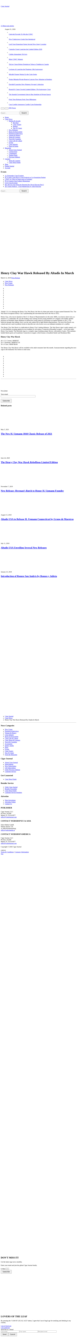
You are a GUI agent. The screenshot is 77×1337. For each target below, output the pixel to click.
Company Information (22, 852)
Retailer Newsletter (11, 789)
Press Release (15, 278)
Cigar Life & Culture (15, 141)
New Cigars (8, 283)
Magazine (8, 148)
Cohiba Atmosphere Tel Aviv (18, 54)
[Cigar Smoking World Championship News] (12, 608)
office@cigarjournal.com (9, 817)
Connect (7, 159)
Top (2, 854)
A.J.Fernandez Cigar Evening (14, 175)
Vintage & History (14, 135)
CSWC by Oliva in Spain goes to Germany (18, 179)
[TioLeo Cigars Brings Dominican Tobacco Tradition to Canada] (11, 62)
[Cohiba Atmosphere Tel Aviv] (11, 52)
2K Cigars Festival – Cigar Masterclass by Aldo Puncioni (23, 186)
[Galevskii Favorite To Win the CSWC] (11, 32)
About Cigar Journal (15, 150)
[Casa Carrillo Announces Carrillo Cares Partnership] (11, 103)
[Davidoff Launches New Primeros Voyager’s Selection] (11, 82)
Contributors (13, 153)
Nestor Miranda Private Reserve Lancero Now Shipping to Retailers (30, 79)
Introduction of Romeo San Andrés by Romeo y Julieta (29, 576)
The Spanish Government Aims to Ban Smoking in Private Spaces (30, 94)
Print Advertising (10, 800)
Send (4, 1334)
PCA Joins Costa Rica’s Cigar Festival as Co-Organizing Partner (25, 177)
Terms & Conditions (7, 852)
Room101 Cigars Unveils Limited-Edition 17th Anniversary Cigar (30, 89)
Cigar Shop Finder (15, 162)
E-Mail (3, 1269)
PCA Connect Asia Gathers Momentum (17, 181)
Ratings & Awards (14, 121)
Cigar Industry (13, 144)
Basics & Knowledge (15, 132)
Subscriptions (9, 764)
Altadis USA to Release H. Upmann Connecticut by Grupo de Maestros (37, 519)
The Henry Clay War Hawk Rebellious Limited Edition (29, 462)
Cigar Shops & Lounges (12, 740)
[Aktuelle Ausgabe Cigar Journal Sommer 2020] (16, 594)
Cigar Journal (5, 6)
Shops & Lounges (14, 137)
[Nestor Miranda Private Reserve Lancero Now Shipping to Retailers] (11, 77)
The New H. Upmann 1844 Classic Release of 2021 (26, 433)
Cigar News (8, 119)
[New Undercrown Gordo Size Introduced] (11, 37)
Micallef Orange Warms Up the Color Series (23, 74)
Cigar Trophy (17, 124)
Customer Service (10, 771)
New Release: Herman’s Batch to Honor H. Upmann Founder (32, 490)
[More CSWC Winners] (11, 57)
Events (11, 142)
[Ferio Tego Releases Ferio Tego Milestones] (11, 98)
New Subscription (10, 766)
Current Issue (13, 152)
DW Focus (12, 108)
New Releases (13, 130)
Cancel (12, 1334)
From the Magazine (11, 755)
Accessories (8, 744)
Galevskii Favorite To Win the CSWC (21, 34)
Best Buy (16, 123)
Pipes (6, 747)
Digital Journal (9, 166)
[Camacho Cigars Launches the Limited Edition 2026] (11, 47)
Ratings (15, 126)
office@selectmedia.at (8, 830)
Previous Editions (14, 157)
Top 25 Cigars (17, 128)
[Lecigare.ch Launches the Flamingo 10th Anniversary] (11, 67)
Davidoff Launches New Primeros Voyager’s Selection (26, 84)
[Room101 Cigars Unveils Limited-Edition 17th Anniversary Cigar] (11, 87)
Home (7, 117)
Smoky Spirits (9, 746)
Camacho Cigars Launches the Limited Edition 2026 (25, 49)
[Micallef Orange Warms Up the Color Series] (11, 72)
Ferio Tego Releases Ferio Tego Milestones (22, 99)
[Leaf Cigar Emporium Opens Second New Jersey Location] (11, 42)
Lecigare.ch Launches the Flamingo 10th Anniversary (26, 69)
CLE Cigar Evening (11, 183)
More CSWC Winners (16, 59)
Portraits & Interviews (16, 133)
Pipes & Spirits (13, 146)
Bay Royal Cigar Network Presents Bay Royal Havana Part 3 (24, 185)
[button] (6, 1326)
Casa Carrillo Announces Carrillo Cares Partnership (25, 104)
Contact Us (8, 804)
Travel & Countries (15, 139)
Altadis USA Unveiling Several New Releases (24, 547)
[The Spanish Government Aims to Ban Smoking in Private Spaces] (11, 93)
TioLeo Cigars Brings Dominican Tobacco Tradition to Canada (29, 64)
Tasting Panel (13, 155)
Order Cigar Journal (11, 787)
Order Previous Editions (12, 770)
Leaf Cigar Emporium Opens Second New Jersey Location (27, 44)
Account (7, 168)
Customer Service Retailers (13, 792)
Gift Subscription (10, 768)
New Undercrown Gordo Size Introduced (22, 39)
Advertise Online (10, 802)
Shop (6, 164)
